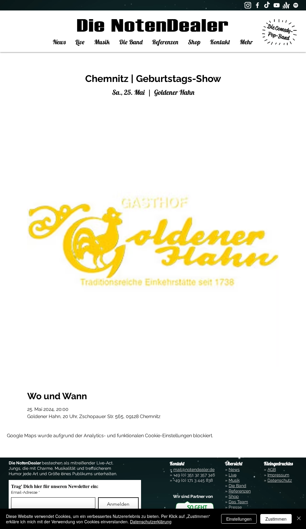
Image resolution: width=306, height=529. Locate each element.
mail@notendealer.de (194, 469)
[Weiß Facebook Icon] (257, 5)
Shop (234, 496)
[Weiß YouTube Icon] (276, 5)
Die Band (237, 485)
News (234, 469)
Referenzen (240, 491)
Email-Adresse (25, 492)
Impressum (278, 474)
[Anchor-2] (286, 5)
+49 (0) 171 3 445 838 (193, 480)
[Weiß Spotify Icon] (295, 5)
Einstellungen (239, 519)
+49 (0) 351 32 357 (190, 474)
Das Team (238, 501)
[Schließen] (298, 518)
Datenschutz (279, 480)
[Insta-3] (248, 5)
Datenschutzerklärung (151, 522)
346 (211, 474)
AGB (271, 469)
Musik (234, 480)
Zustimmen (276, 519)
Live (232, 474)
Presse (235, 507)
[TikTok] (267, 5)
